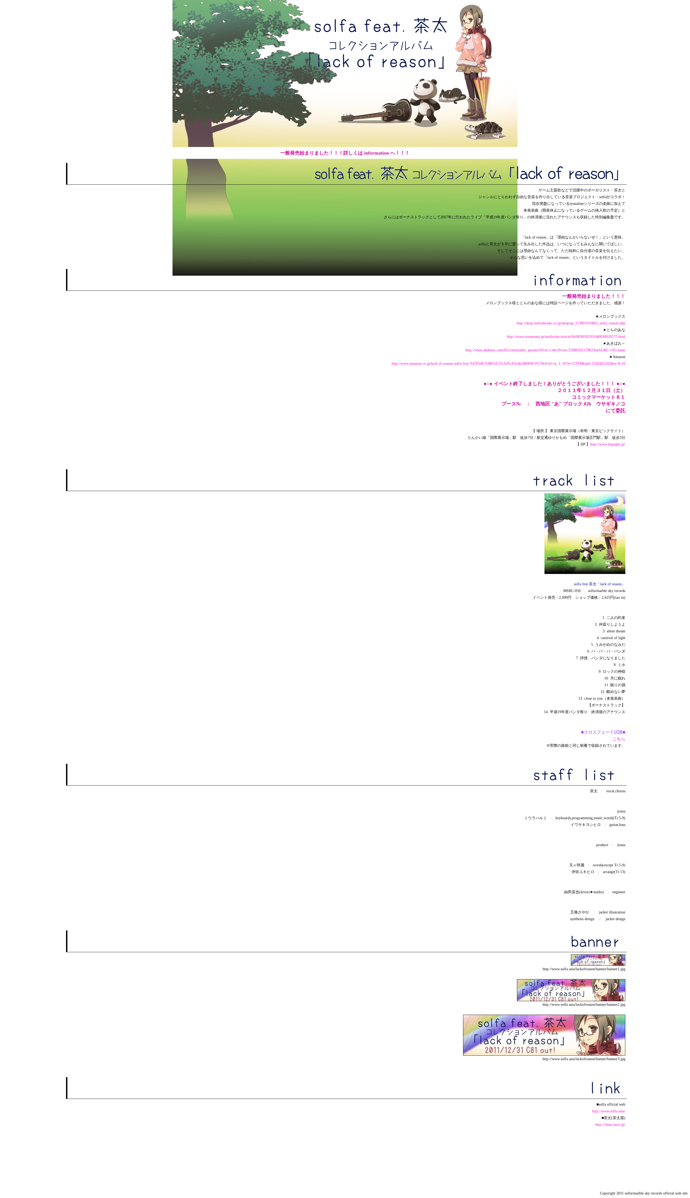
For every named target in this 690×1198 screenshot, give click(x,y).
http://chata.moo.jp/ (610, 1125)
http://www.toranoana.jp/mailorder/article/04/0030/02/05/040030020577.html (566, 337)
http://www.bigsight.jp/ (607, 444)
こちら (618, 739)
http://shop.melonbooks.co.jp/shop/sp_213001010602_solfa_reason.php (571, 323)
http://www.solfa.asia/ (608, 1111)
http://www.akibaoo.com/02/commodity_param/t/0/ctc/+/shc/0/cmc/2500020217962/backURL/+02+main (545, 350)
